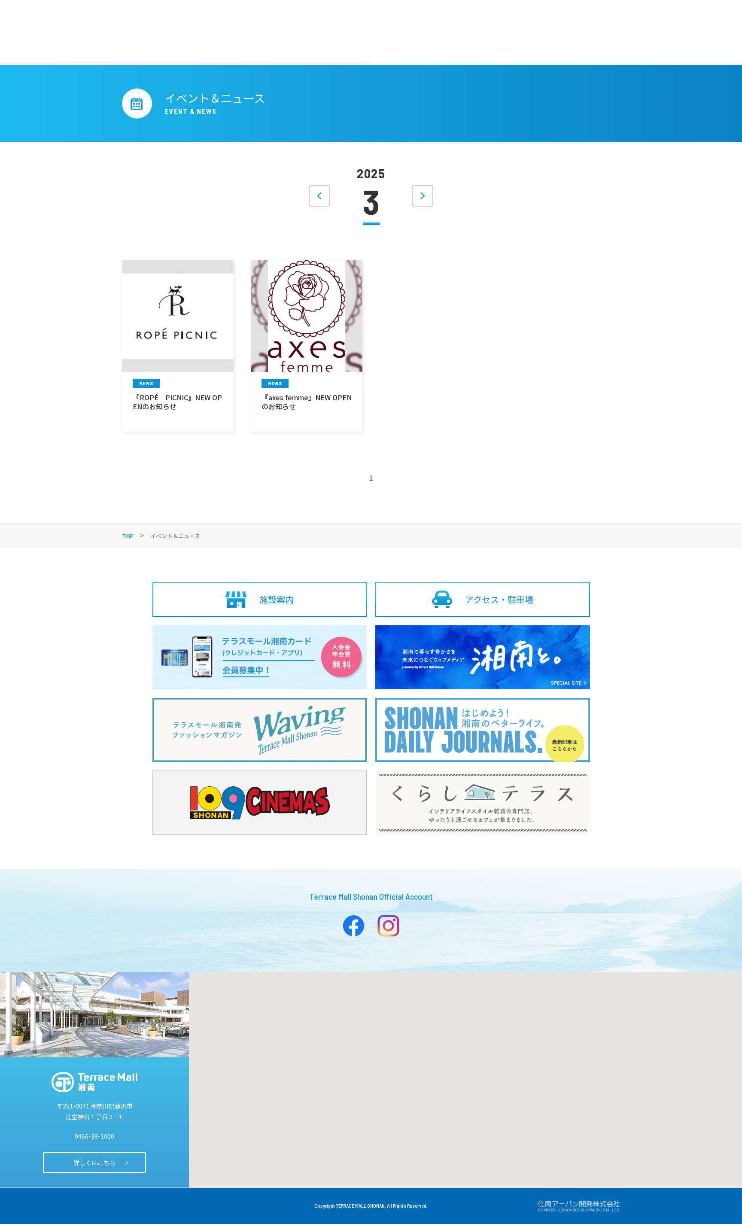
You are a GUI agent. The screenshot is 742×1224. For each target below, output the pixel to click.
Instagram (388, 926)
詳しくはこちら (94, 1162)
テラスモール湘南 (94, 1082)
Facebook (354, 926)
